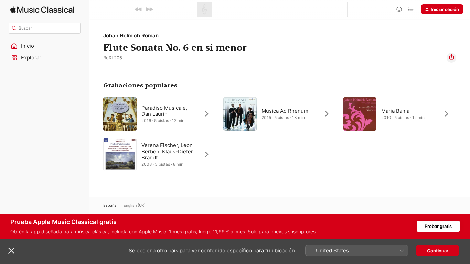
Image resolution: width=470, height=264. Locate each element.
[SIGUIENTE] (149, 9)
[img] (42, 9)
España (109, 205)
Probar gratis (438, 226)
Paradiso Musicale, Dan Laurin (164, 110)
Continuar (437, 250)
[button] (45, 46)
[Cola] (410, 9)
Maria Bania (395, 111)
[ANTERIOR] (138, 9)
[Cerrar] (11, 251)
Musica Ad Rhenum (284, 111)
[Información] (399, 9)
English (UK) (135, 205)
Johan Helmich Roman (131, 35)
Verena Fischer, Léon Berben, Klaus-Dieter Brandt (167, 151)
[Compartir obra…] (451, 58)
